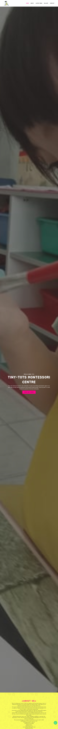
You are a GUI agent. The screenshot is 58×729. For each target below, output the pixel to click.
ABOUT (32, 3)
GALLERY (46, 3)
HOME (27, 3)
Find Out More (29, 392)
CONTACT (52, 3)
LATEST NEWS (39, 3)
